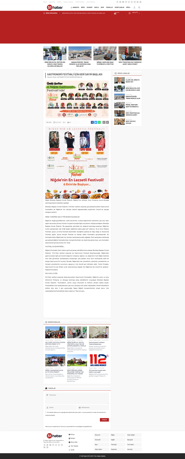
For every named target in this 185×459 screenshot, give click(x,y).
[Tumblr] (132, 2)
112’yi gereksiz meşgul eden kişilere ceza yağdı (97, 371)
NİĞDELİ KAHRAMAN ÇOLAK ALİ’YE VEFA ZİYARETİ (54, 371)
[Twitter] (120, 2)
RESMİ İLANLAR (119, 7)
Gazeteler (114, 449)
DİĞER (128, 7)
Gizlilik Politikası (80, 2)
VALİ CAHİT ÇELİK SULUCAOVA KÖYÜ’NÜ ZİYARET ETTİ (55, 343)
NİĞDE (83, 7)
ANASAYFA (76, 7)
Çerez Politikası (91, 2)
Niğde (50, 122)
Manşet (54, 77)
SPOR (102, 7)
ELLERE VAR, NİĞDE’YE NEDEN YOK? (133, 81)
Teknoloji (113, 444)
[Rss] (140, 2)
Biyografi (130, 440)
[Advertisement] (92, 30)
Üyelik (72, 450)
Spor (96, 444)
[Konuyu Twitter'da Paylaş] (95, 122)
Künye (45, 2)
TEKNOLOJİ (109, 7)
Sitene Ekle (52, 2)
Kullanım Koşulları (68, 2)
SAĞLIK (96, 7)
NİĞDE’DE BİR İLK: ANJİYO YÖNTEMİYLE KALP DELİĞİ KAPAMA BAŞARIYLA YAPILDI (76, 344)
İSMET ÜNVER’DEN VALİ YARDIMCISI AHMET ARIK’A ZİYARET (130, 63)
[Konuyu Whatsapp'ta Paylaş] (99, 122)
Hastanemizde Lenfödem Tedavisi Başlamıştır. (97, 343)
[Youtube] (123, 2)
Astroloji (129, 449)
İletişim (59, 2)
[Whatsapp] (129, 2)
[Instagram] (135, 2)
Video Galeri (98, 449)
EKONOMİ (89, 7)
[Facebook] (117, 2)
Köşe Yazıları (131, 435)
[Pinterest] (126, 2)
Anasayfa (49, 77)
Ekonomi (97, 435)
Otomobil (97, 440)
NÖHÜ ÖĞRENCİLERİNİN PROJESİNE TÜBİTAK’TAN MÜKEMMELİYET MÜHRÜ (75, 372)
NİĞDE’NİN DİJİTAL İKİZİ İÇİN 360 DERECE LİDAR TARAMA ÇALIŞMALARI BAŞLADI (55, 64)
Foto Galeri (130, 444)
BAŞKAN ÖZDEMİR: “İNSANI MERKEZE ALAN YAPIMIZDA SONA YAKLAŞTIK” (84, 13)
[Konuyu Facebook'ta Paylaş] (92, 122)
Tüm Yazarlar (74, 446)
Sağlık (99, 340)
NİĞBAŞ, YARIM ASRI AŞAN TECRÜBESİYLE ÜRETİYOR (105, 63)
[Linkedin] (137, 2)
